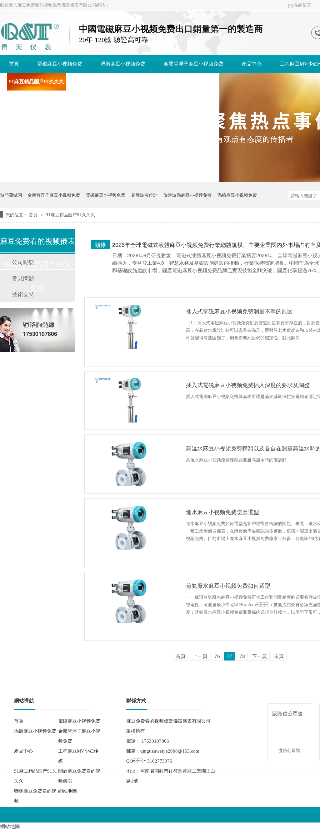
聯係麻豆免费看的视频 (185, 81)
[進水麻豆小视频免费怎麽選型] (131, 527)
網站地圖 (67, 790)
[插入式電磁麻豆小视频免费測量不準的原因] (131, 327)
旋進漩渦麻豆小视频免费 (187, 195)
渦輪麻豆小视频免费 (237, 195)
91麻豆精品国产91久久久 (36, 81)
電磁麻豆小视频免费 (59, 63)
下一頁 (259, 656)
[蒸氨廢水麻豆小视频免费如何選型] (131, 601)
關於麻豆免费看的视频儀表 (112, 81)
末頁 (279, 656)
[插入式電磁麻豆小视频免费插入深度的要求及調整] (131, 400)
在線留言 (302, 5)
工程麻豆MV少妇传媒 (78, 756)
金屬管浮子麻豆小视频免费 (193, 63)
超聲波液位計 (144, 195)
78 (242, 656)
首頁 (14, 63)
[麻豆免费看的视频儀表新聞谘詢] (29, 51)
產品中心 (252, 63)
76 (217, 656)
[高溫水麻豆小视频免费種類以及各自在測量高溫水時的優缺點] (131, 464)
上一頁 (200, 656)
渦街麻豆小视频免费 (122, 63)
